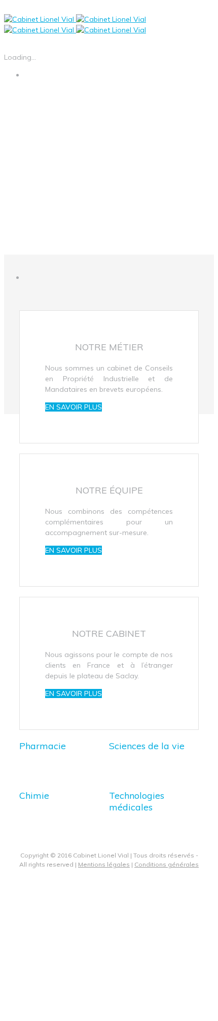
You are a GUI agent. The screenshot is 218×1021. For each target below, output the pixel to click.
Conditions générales (166, 864)
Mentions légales (104, 864)
